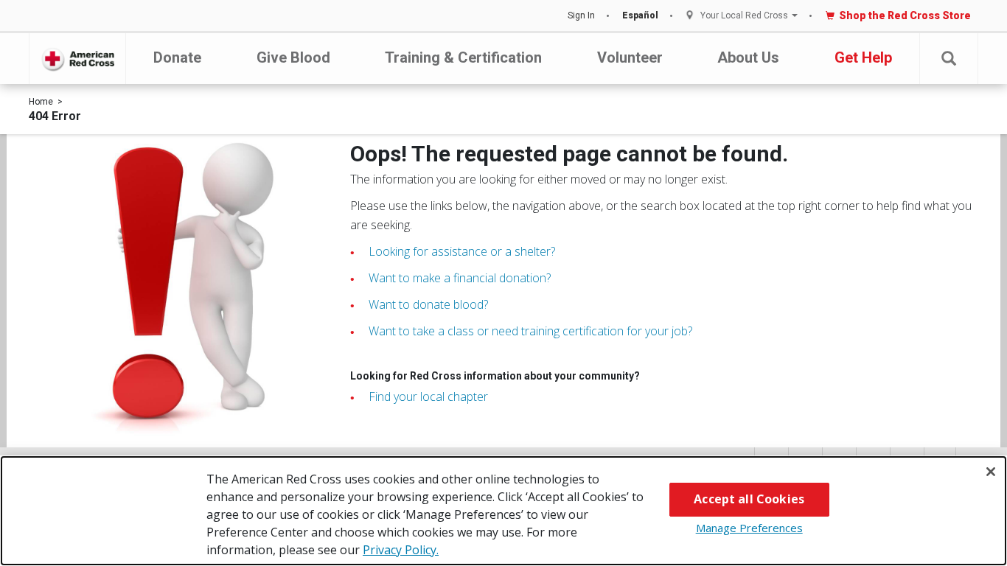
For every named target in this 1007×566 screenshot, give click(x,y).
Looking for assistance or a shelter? (462, 251)
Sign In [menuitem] (581, 15)
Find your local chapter (428, 396)
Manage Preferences (749, 527)
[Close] (991, 471)
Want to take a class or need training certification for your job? (530, 331)
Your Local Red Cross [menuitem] (744, 16)
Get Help (863, 57)
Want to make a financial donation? (460, 278)
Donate (177, 57)
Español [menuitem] (640, 15)
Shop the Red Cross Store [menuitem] (905, 15)
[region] (503, 510)
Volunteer (630, 57)
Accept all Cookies (749, 499)
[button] (948, 58)
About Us (748, 57)
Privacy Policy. (401, 550)
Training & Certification (463, 57)
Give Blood (293, 57)
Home (41, 102)
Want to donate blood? (428, 304)
